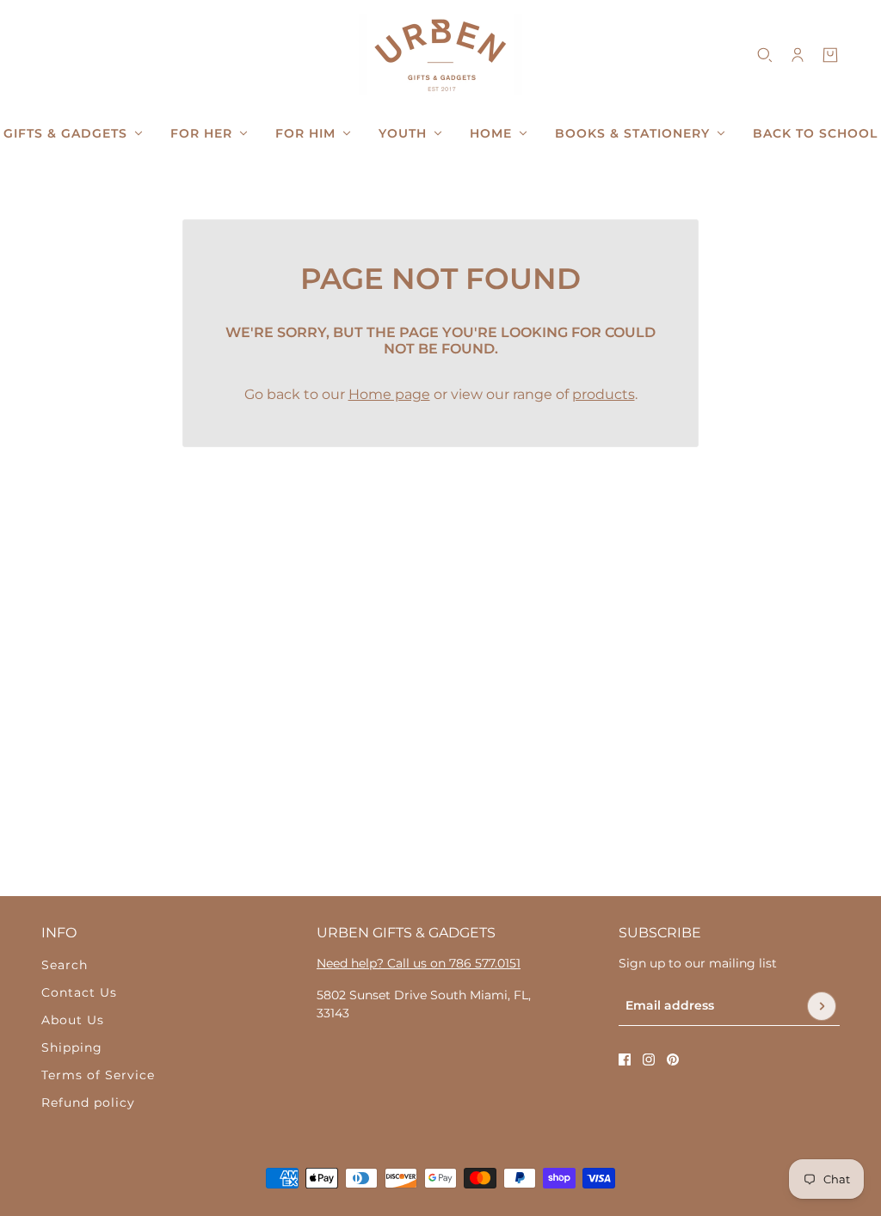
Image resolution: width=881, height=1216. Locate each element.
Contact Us (79, 992)
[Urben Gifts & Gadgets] (440, 54)
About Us (72, 1020)
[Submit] (821, 1006)
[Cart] (830, 55)
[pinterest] (672, 1059)
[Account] (797, 55)
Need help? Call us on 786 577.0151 (419, 963)
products (603, 394)
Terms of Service (98, 1075)
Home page (389, 394)
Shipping (71, 1047)
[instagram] (648, 1059)
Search (64, 965)
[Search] (764, 55)
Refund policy (88, 1102)
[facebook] (624, 1059)
